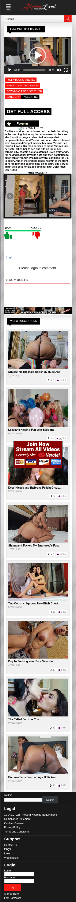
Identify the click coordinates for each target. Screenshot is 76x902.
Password (10, 877)
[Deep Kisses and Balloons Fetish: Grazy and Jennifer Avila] (38, 483)
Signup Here (11, 893)
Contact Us (10, 845)
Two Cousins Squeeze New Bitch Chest (33, 603)
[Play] (10, 70)
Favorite (22, 123)
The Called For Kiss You (23, 719)
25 (54, 727)
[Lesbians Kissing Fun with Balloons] (38, 426)
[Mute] (59, 70)
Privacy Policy (12, 827)
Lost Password (12, 898)
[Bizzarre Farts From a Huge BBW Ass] (38, 773)
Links (7, 853)
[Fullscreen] (66, 70)
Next (64, 196)
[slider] (34, 70)
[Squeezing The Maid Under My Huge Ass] (38, 368)
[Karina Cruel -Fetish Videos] (38, 10)
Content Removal (14, 823)
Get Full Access (28, 111)
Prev (10, 196)
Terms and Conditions (16, 831)
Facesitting (30, 97)
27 (54, 495)
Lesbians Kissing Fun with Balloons (31, 429)
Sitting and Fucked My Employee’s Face (33, 545)
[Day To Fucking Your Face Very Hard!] (38, 657)
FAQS (7, 849)
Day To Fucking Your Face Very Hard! (31, 661)
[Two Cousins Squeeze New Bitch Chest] (38, 599)
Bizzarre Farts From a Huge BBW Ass (32, 777)
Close (60, 439)
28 (52, 380)
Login (9, 257)
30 (54, 785)
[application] (37, 55)
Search (8, 794)
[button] (37, 55)
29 (54, 611)
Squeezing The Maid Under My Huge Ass (34, 371)
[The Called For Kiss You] (38, 715)
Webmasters (11, 857)
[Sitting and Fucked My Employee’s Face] (38, 541)
